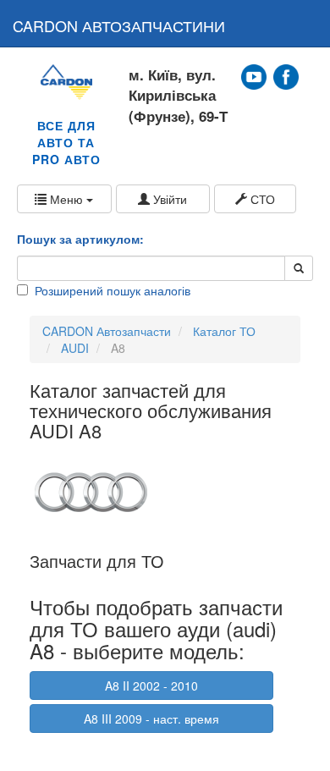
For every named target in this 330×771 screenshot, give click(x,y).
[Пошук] (298, 268)
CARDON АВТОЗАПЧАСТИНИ (119, 25)
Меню (66, 198)
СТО (261, 198)
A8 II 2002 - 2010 (151, 685)
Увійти (168, 198)
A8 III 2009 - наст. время (151, 718)
